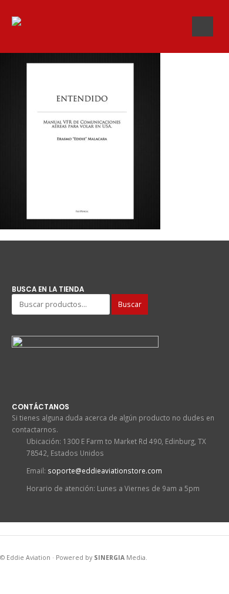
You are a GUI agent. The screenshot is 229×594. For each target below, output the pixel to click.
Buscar (130, 304)
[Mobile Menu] (202, 26)
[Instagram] (160, 27)
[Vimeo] (176, 27)
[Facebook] (130, 27)
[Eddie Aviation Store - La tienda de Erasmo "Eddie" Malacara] (35, 24)
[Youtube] (145, 27)
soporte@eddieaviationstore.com (105, 470)
